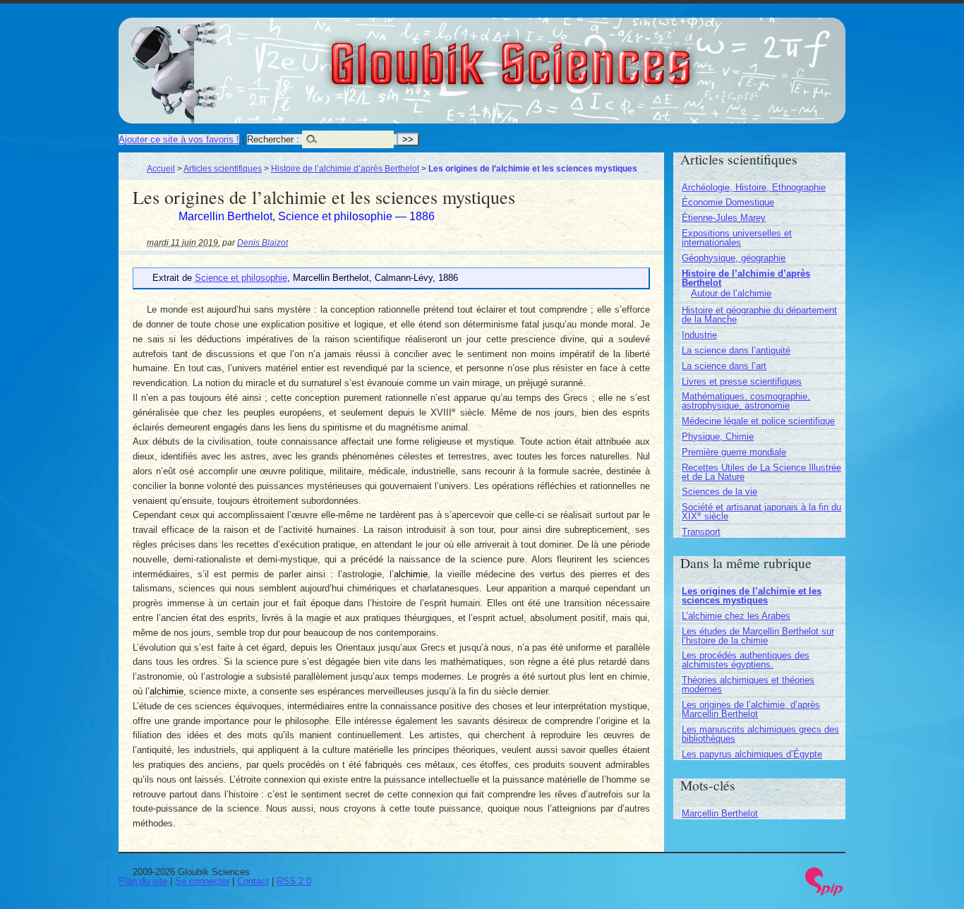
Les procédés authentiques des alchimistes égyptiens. (745, 660)
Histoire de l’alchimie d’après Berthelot (345, 168)
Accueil (161, 168)
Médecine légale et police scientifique (758, 421)
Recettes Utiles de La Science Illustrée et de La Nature (761, 472)
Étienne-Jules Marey (724, 217)
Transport (701, 531)
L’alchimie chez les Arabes (736, 615)
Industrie (699, 335)
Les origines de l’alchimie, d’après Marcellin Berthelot (751, 709)
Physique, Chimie (718, 436)
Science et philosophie (241, 277)
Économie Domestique (728, 202)
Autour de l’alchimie (731, 293)
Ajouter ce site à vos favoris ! (179, 139)
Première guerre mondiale (734, 452)
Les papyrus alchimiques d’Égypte (752, 754)
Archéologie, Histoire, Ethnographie (754, 187)
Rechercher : (273, 139)
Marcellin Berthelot (720, 813)
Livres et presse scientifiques (742, 381)
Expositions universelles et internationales (737, 238)
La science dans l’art (724, 366)
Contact (253, 881)
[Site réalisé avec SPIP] (824, 892)
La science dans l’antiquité (736, 350)
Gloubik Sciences (589, 55)
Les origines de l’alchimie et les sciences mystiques (751, 596)
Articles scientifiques (222, 168)
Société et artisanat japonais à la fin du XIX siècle (761, 512)
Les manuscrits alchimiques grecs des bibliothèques (760, 734)
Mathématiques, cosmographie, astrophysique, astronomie (746, 401)
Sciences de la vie (719, 491)
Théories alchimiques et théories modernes (748, 684)
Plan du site (143, 881)
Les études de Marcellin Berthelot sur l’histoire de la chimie (758, 636)
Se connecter (202, 881)
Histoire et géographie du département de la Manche (759, 315)
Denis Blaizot (262, 242)
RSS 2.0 (294, 881)
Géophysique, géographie (733, 258)
